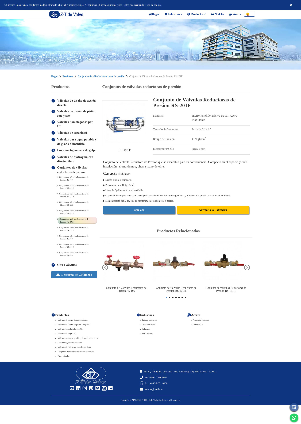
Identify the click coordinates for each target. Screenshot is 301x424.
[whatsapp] (294, 418)
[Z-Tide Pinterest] (90, 388)
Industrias (174, 14)
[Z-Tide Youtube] (71, 388)
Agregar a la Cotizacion (213, 209)
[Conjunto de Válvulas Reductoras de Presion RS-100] (126, 263)
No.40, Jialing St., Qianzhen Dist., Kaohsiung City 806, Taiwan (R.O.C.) (180, 371)
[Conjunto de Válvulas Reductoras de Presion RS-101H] (176, 263)
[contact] (294, 407)
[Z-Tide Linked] (77, 388)
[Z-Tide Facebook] (110, 388)
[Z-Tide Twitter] (97, 388)
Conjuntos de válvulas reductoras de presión (101, 76)
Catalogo (139, 209)
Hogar (54, 76)
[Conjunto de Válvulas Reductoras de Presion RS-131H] (226, 263)
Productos (197, 14)
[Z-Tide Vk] (103, 388)
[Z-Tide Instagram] (84, 388)
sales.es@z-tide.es (154, 389)
